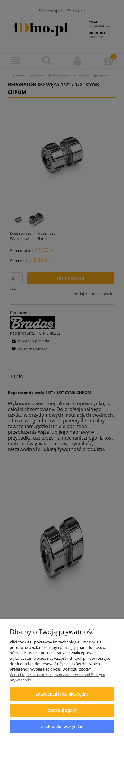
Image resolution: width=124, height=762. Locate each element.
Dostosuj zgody (62, 710)
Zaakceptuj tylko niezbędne (62, 693)
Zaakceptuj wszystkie (62, 726)
